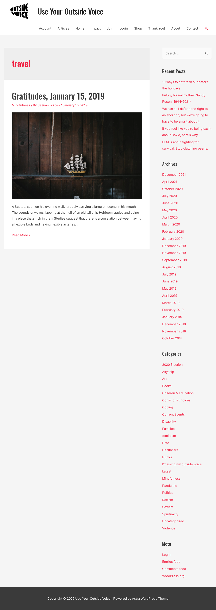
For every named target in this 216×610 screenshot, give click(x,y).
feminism (169, 436)
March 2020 (171, 224)
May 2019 (169, 288)
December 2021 (174, 175)
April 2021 (169, 182)
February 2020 (173, 231)
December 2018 (174, 324)
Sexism (167, 507)
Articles (63, 28)
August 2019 (171, 267)
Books (166, 386)
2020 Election (172, 365)
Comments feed (174, 569)
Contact (192, 28)
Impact (96, 28)
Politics (167, 493)
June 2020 (170, 203)
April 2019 (169, 296)
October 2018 (172, 338)
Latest (166, 471)
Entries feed (171, 562)
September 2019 (174, 260)
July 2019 (169, 274)
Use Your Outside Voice (70, 11)
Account (45, 28)
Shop (138, 28)
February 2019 (173, 310)
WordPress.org (173, 576)
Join (110, 28)
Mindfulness (21, 105)
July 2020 (169, 196)
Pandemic (169, 486)
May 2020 (169, 210)
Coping (167, 407)
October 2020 (172, 189)
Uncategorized (173, 521)
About (175, 28)
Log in (166, 555)
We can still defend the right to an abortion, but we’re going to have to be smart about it (185, 115)
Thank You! (156, 28)
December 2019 (174, 246)
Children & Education (178, 393)
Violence (168, 528)
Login (124, 28)
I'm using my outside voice (182, 464)
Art (164, 379)
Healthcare (170, 450)
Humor (167, 457)
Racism (167, 500)
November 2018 (174, 331)
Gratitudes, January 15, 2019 (58, 95)
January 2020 (172, 239)
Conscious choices (176, 400)
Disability (169, 422)
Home (80, 28)
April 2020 (170, 217)
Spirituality (170, 514)
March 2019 (171, 303)
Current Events (173, 414)
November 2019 (174, 253)
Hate (165, 443)
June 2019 (170, 281)
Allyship (168, 372)
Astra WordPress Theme (150, 599)
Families (168, 429)
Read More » (21, 235)
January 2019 (172, 317)
